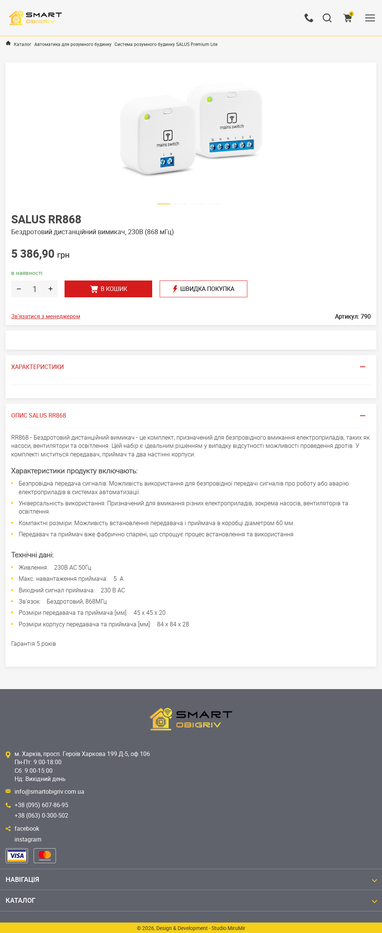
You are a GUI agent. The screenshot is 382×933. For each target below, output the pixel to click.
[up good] (50, 288)
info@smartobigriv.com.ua (49, 791)
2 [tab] (180, 205)
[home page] (8, 43)
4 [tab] (214, 205)
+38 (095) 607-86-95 (41, 805)
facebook (27, 828)
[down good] (18, 288)
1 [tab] (163, 205)
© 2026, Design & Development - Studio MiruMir (191, 928)
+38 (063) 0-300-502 (41, 815)
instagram (28, 839)
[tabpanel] (191, 132)
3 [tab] (197, 205)
